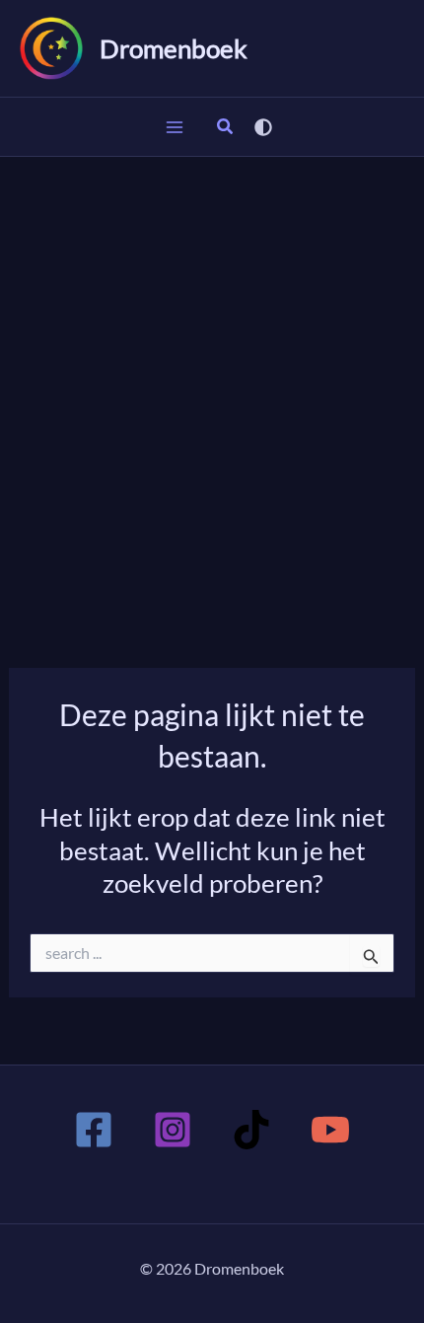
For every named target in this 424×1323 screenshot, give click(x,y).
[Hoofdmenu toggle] (174, 127)
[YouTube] (330, 1129)
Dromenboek (173, 48)
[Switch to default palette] (263, 127)
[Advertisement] (212, 379)
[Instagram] (172, 1129)
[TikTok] (251, 1129)
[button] (226, 128)
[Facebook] (93, 1129)
